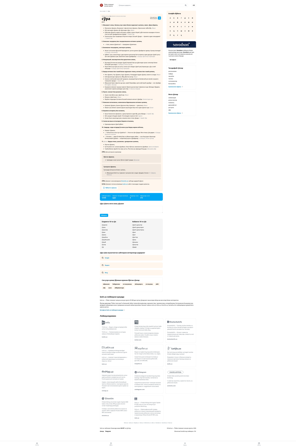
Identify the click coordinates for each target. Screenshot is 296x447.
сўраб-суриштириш (138, 230)
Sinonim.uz (124, 181)
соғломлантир (172, 81)
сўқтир (104, 244)
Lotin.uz (125, 184)
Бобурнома (116, 284)
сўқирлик (104, 225)
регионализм (172, 71)
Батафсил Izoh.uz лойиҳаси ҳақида (111, 310)
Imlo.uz (158, 305)
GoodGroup (183, 431)
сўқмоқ (104, 235)
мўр (169, 110)
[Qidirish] (186, 5)
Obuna (176, 431)
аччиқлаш (149, 284)
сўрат (134, 235)
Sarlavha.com (172, 305)
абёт (157, 284)
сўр (103, 247)
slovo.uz (141, 423)
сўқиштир (105, 230)
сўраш (134, 240)
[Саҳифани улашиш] (159, 18)
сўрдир (134, 247)
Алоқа (102, 431)
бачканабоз (172, 83)
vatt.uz (153, 423)
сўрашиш (135, 242)
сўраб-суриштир (137, 225)
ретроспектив (172, 100)
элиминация (172, 98)
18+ (195, 431)
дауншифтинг (172, 105)
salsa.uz (131, 423)
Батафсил (173, 60)
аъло (110, 288)
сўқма (103, 232)
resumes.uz (164, 423)
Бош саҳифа (102, 11)
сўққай (104, 242)
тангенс (170, 79)
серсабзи (171, 76)
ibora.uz (126, 423)
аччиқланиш (127, 284)
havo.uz (170, 423)
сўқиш (104, 227)
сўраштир (135, 244)
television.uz (147, 423)
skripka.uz (136, 423)
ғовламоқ (171, 102)
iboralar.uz (158, 423)
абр (104, 288)
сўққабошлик (106, 240)
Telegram (108, 431)
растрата (171, 107)
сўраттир (135, 237)
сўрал (134, 232)
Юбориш (104, 215)
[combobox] (152, 5)
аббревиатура (119, 288)
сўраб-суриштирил (138, 227)
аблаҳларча (139, 284)
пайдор (170, 74)
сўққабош (105, 237)
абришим (106, 284)
